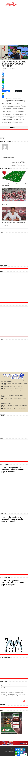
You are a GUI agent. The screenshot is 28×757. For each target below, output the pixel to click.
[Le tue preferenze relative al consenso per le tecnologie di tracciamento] (25, 754)
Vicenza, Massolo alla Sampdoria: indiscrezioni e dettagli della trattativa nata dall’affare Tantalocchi (13, 399)
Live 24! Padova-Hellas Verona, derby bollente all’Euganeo (12, 687)
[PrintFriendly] (14, 94)
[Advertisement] (14, 27)
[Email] (14, 77)
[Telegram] (14, 86)
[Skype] (14, 84)
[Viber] (14, 89)
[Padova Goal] (14, 4)
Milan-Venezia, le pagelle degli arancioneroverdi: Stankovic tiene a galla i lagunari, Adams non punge (12, 389)
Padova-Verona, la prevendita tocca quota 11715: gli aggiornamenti (14, 690)
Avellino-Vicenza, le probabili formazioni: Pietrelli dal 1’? (15, 392)
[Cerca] (24, 701)
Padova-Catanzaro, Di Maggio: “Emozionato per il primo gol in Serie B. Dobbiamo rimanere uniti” (18, 163)
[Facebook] (14, 73)
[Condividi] (14, 96)
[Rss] (13, 750)
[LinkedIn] (14, 80)
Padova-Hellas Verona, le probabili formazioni (13, 386)
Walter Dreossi (5, 68)
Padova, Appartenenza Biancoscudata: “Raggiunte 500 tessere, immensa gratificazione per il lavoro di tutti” (13, 695)
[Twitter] (14, 75)
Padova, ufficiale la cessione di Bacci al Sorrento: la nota (12, 692)
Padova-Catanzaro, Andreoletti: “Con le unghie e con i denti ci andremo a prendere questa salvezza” (9, 157)
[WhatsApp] (14, 82)
